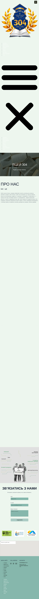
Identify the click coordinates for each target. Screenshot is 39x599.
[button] (19, 97)
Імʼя (11, 496)
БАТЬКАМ (4, 52)
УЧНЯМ (4, 50)
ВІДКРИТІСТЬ (5, 44)
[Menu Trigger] (35, 2)
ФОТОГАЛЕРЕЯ (6, 46)
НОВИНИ (4, 47)
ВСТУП (4, 49)
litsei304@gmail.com (23, 562)
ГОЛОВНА (5, 43)
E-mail (12, 502)
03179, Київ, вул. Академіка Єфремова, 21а (24, 565)
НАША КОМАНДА (6, 53)
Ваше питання (14, 509)
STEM (4, 55)
